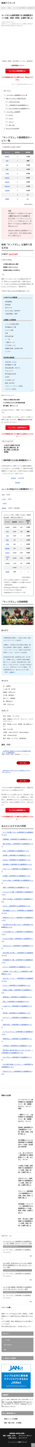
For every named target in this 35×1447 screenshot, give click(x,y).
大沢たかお (19, 24)
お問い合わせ (7, 1404)
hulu (7, 169)
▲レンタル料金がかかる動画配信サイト (18, 108)
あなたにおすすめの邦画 (11, 128)
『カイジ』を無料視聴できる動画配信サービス (16, 985)
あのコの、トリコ (10, 362)
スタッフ (9, 122)
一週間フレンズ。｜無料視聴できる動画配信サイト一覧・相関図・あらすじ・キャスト (25, 1118)
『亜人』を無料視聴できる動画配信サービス (15, 1001)
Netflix (7, 199)
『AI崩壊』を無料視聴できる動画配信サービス (16, 876)
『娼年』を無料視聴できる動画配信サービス (15, 887)
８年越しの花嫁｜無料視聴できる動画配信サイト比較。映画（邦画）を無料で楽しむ (25, 1169)
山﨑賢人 (24, 24)
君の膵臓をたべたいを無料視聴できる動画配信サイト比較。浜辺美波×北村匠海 (25, 1143)
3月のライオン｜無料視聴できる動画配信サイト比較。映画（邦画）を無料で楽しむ (25, 1181)
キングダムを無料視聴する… (17, 71)
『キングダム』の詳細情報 (12, 112)
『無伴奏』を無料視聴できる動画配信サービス (16, 855)
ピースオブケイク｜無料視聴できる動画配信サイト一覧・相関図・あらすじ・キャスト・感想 (25, 1104)
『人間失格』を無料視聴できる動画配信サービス (17, 1045)
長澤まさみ (20, 25)
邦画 (9, 8)
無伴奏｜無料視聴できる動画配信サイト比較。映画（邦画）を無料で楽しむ (25, 1130)
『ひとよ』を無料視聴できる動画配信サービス (16, 967)
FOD (7, 160)
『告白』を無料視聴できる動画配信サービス (15, 851)
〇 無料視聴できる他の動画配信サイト (17, 105)
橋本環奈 (7, 25)
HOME (3, 8)
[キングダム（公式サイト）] (17, 43)
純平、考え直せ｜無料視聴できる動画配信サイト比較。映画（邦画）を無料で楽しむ (25, 1222)
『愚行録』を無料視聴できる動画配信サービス (16, 1013)
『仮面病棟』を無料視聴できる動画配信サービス (17, 839)
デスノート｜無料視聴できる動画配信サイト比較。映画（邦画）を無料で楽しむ (25, 1194)
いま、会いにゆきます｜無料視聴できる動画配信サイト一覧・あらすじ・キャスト (25, 1156)
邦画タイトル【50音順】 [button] (11, 1419)
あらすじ (9, 115)
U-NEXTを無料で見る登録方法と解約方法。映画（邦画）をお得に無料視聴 (12, 448)
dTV (7, 165)
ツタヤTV (7, 186)
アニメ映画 (7, 1340)
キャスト (9, 118)
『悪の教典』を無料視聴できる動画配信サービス (17, 864)
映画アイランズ (8, 3)
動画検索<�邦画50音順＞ (17, 1433)
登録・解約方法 (8, 1345)
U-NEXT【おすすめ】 (13, 102)
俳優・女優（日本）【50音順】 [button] (13, 1423)
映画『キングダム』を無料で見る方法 (15, 98)
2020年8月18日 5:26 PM (10, 1270)
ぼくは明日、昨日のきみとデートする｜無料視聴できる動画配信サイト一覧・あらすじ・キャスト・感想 (17, 1265)
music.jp (7, 182)
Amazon (7, 177)
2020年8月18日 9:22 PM (10, 1292)
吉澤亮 (14, 24)
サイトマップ (23, 1438)
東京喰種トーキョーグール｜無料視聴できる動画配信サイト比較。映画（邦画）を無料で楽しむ (25, 1208)
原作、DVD (10, 125)
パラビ (7, 173)
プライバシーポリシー (25, 1435)
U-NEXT (7, 156)
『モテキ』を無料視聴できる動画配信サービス (16, 906)
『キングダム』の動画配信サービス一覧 (15, 95)
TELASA (7, 190)
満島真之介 (13, 25)
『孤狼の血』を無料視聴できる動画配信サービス (17, 997)
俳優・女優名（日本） (9, 1435)
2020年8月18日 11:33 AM (11, 1246)
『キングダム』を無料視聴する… (17, 427)
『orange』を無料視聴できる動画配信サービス (16, 860)
